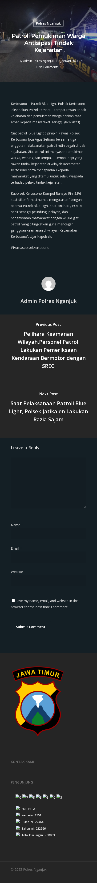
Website (17, 571)
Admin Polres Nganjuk (38, 61)
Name (17, 525)
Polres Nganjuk (48, 23)
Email (16, 548)
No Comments (49, 67)
